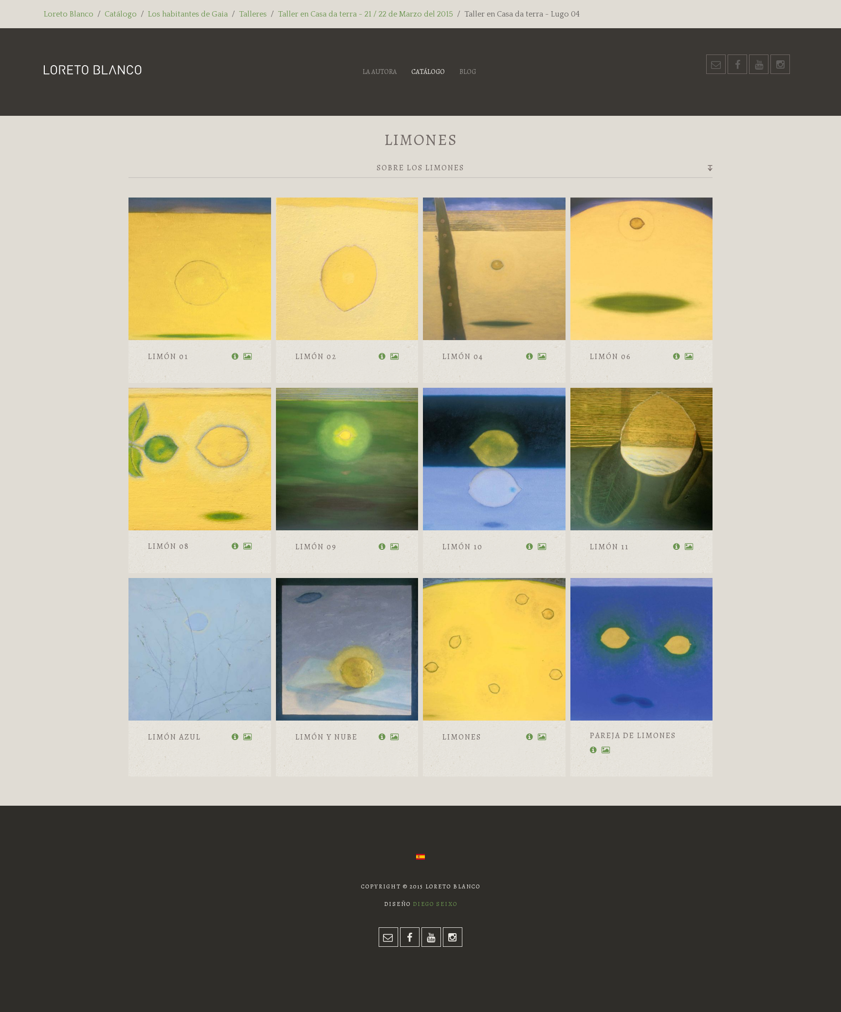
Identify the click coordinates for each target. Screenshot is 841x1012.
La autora (380, 71)
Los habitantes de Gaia (188, 14)
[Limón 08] (199, 459)
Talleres (253, 14)
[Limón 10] (494, 459)
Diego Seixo (435, 904)
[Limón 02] (347, 269)
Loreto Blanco (68, 14)
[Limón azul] (199, 649)
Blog (467, 71)
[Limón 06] (641, 269)
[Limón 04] (494, 269)
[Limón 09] (347, 459)
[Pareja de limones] (641, 649)
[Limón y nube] (347, 649)
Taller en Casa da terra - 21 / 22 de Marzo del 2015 (365, 14)
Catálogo (121, 14)
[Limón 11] (641, 459)
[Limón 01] (199, 269)
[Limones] (494, 649)
